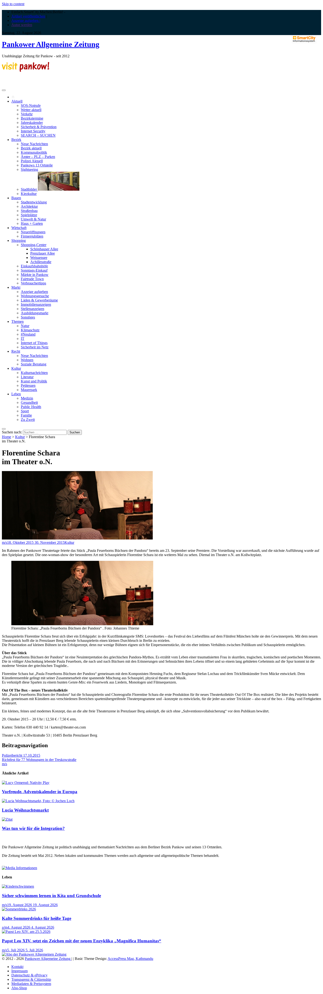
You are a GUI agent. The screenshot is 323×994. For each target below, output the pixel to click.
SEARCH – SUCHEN (38, 135)
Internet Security (33, 131)
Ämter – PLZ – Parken (38, 157)
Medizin (27, 398)
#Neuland (28, 334)
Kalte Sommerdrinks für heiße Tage (36, 918)
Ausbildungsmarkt (34, 313)
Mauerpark (29, 390)
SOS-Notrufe (31, 105)
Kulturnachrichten (34, 373)
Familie (26, 415)
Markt (15, 287)
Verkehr (27, 114)
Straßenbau (29, 211)
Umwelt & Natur (33, 219)
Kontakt (17, 967)
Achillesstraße (40, 262)
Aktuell (16, 101)
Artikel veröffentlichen (28, 16)
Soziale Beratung (33, 364)
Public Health (31, 407)
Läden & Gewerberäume (39, 300)
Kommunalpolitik (34, 152)
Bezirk (16, 140)
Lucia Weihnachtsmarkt (25, 810)
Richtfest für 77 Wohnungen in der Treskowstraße (39, 760)
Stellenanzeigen (32, 309)
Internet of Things (34, 343)
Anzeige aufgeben (34, 292)
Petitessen (28, 385)
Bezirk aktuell (31, 148)
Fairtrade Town (32, 279)
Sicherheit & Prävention (39, 127)
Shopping (18, 240)
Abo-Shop (19, 988)
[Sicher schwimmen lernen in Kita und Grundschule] (18, 886)
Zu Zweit (28, 420)
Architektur (29, 206)
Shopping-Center (33, 245)
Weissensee (38, 258)
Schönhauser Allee (44, 249)
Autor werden (21, 25)
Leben (16, 394)
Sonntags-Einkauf (34, 270)
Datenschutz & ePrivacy (29, 975)
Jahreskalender (32, 123)
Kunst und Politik (34, 381)
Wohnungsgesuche (35, 296)
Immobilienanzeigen (36, 304)
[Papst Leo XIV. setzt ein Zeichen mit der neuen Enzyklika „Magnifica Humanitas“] (26, 932)
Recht (15, 351)
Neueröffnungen (33, 232)
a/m (4, 927)
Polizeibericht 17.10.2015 (21, 755)
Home (6, 437)
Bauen (16, 198)
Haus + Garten (32, 223)
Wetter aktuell (31, 110)
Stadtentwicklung (34, 202)
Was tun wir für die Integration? (33, 828)
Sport (25, 411)
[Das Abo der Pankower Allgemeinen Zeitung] (34, 954)
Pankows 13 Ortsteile (37, 165)
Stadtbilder (29, 189)
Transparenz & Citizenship (31, 979)
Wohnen (27, 360)
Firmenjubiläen (32, 236)
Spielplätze (29, 215)
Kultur (16, 368)
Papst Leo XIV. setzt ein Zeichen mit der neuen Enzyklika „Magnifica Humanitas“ (81, 940)
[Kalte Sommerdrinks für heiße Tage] (19, 909)
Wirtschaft (18, 228)
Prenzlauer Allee (42, 253)
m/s (4, 542)
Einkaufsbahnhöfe (34, 266)
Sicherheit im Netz (34, 347)
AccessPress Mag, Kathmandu (130, 959)
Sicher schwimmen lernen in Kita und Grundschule (51, 895)
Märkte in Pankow (34, 275)
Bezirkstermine (32, 118)
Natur (25, 326)
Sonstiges (28, 317)
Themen (17, 321)
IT (22, 339)
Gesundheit (29, 402)
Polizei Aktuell (32, 161)
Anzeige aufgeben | (25, 20)
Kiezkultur (29, 194)
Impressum (19, 971)
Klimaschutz (30, 330)
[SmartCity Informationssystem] (304, 39)
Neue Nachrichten (34, 144)
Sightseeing (29, 169)
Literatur (27, 377)
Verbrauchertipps (33, 283)
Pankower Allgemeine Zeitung (50, 44)
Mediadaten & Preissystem (31, 984)
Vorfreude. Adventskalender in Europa (39, 791)
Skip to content (13, 4)
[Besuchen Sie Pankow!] (25, 70)
